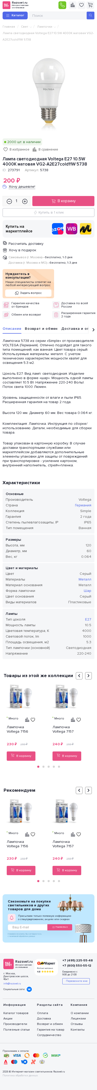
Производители (15, 1024)
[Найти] (90, 15)
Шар (87, 591)
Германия (83, 505)
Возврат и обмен (41, 328)
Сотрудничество (49, 1035)
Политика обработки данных (20, 1075)
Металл (85, 579)
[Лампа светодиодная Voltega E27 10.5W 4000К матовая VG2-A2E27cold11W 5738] (48, 92)
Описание (12, 328)
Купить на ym (85, 228)
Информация (14, 1005)
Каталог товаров (15, 1013)
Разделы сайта (50, 1005)
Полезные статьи (16, 1030)
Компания (79, 1005)
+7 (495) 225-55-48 (75, 960)
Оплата (42, 1013)
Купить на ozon (57, 228)
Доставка (44, 1019)
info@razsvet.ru (12, 983)
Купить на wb (71, 228)
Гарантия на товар (50, 1030)
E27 (88, 619)
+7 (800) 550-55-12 (75, 965)
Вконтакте (29, 989)
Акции (7, 1019)
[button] (38, 767)
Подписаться (62, 927)
